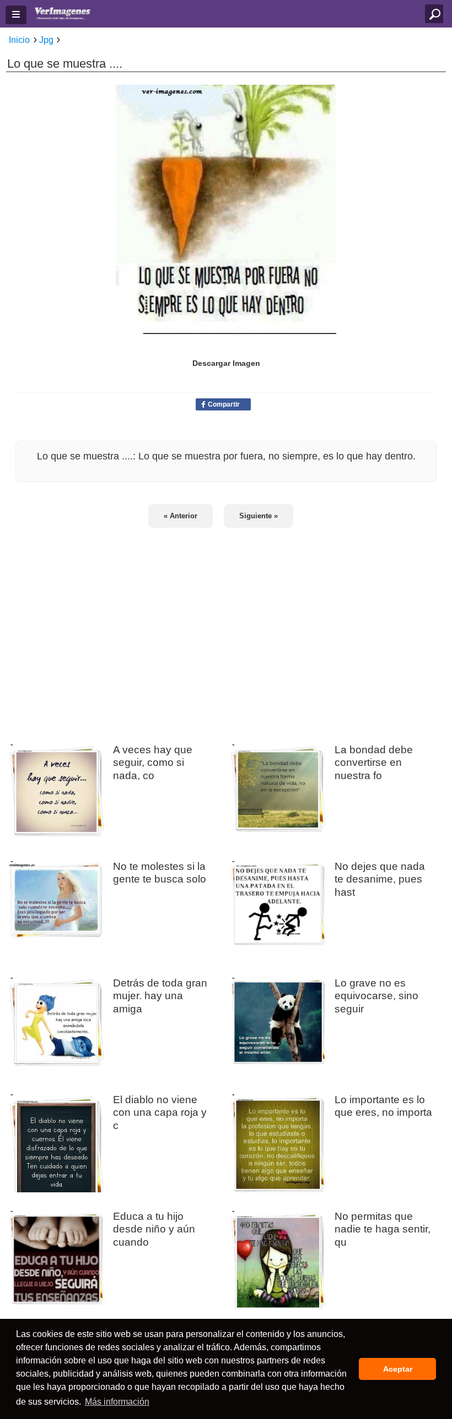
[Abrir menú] (16, 15)
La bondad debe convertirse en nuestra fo (374, 762)
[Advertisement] (226, 628)
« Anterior (180, 516)
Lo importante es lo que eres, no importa (383, 1105)
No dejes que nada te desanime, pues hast (380, 878)
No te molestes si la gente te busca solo (159, 872)
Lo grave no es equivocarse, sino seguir (376, 995)
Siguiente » (258, 516)
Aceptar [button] (397, 1369)
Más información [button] (117, 1401)
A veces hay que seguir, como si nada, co (152, 762)
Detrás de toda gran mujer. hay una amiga (160, 995)
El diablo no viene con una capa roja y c (160, 1112)
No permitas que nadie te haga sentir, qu (383, 1228)
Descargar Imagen (226, 363)
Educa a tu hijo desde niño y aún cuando (154, 1228)
